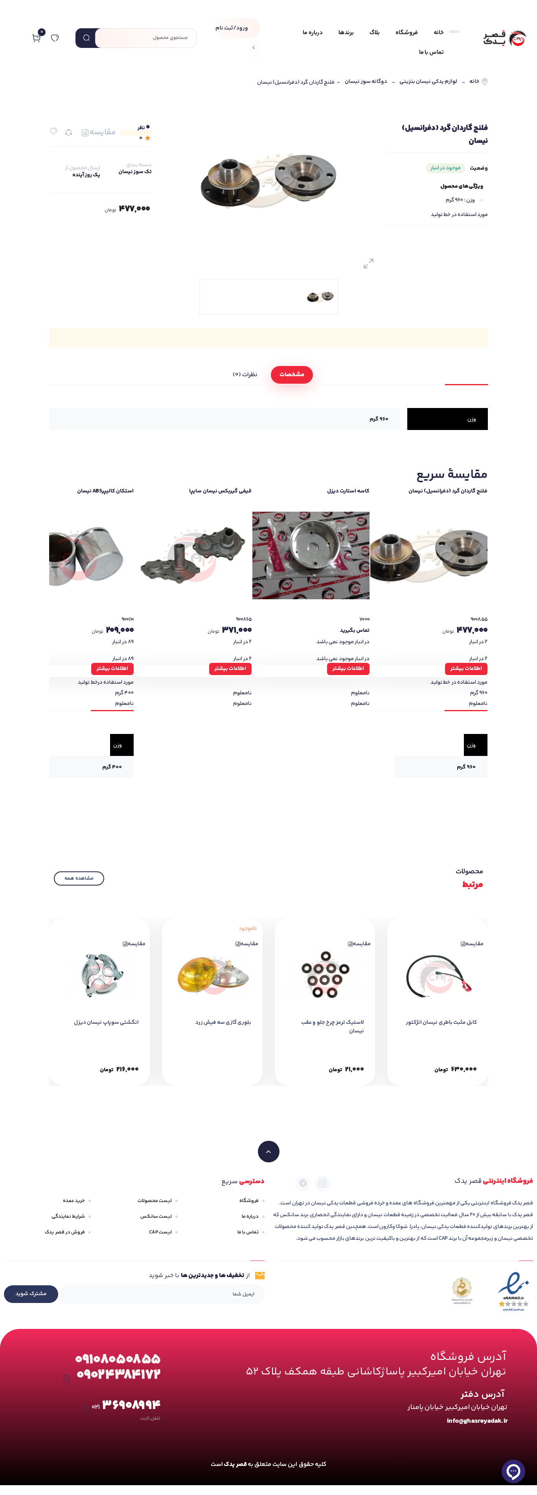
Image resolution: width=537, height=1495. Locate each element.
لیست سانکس (156, 1217)
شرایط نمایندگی (68, 1217)
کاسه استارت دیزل (348, 491)
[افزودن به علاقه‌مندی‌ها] (53, 130)
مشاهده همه (78, 878)
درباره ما (250, 1217)
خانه (474, 82)
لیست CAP (160, 1232)
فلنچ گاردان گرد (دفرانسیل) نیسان (447, 491)
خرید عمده (74, 1201)
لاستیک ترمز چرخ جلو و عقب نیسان (332, 1027)
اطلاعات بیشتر (466, 668)
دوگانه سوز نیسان (366, 82)
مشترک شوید (31, 1294)
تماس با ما (248, 1232)
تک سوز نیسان (135, 172)
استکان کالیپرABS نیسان (105, 491)
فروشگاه (249, 1201)
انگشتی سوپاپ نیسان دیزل (106, 1022)
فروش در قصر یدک (65, 1232)
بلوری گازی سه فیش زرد (223, 1022)
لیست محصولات (155, 1201)
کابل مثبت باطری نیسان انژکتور (441, 1022)
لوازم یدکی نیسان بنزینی (428, 82)
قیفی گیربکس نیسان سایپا (220, 491)
